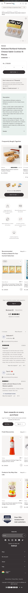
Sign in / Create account (10, 88)
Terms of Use (8, 579)
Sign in (14, 303)
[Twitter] (9, 540)
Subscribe (24, 535)
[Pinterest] (15, 540)
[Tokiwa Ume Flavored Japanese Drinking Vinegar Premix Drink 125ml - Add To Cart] (21, 507)
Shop (3, 552)
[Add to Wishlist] (26, 18)
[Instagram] (12, 540)
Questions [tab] (18, 310)
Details (5, 131)
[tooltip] (9, 394)
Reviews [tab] (9, 310)
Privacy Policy (15, 579)
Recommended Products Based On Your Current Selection (10, 253)
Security (21, 579)
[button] (5, 57)
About (3, 561)
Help (3, 566)
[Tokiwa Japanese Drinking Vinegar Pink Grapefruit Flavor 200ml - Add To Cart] (21, 465)
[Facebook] (5, 540)
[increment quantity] (22, 67)
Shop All (22, 251)
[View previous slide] (20, 40)
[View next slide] (25, 40)
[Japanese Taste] (9, 4)
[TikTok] (22, 540)
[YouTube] (19, 540)
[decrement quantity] (5, 67)
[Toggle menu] (2, 3)
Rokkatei (3, 45)
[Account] (21, 3)
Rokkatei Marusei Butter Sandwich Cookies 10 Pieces (9, 170)
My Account (5, 556)
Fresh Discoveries (8, 432)
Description (6, 97)
